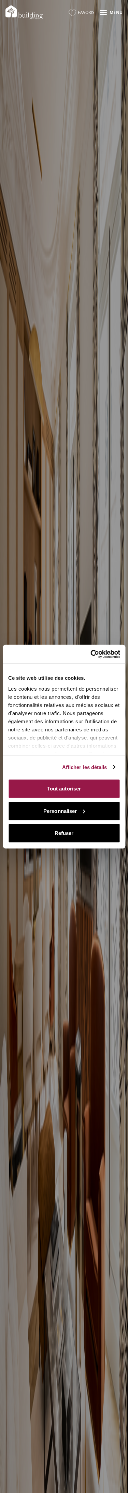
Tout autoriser (64, 788)
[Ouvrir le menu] (111, 13)
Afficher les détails (84, 767)
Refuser (64, 833)
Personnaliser (60, 811)
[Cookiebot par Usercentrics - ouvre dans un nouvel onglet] (91, 654)
